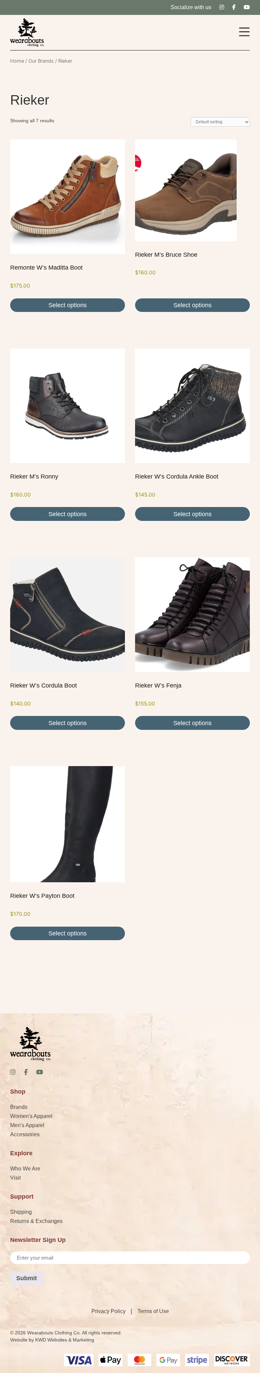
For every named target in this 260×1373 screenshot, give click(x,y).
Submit (26, 1278)
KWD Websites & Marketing (64, 1340)
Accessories (25, 1134)
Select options (67, 305)
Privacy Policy (108, 1311)
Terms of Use (153, 1311)
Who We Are (25, 1168)
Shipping (21, 1212)
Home (17, 61)
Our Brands (41, 61)
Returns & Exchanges (36, 1221)
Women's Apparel (31, 1116)
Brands (18, 1107)
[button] (244, 32)
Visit (15, 1178)
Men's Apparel (27, 1125)
